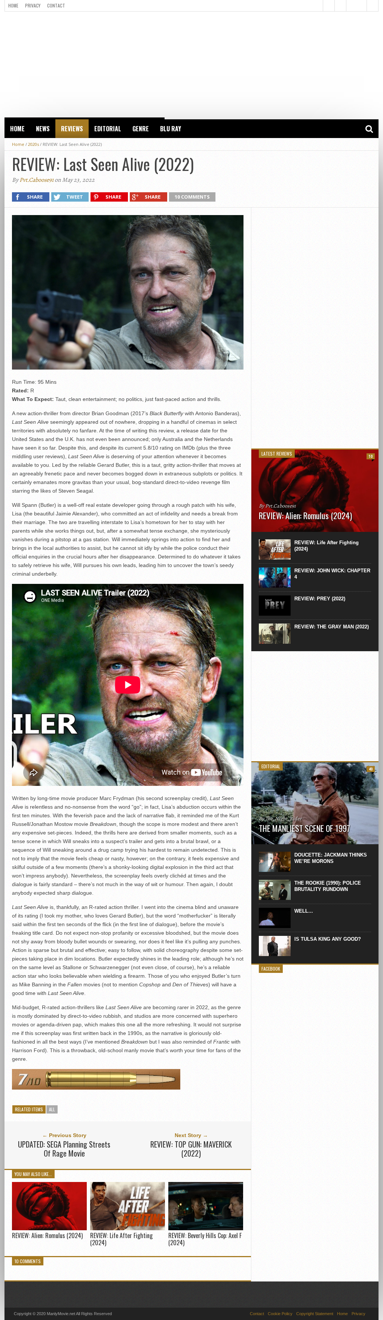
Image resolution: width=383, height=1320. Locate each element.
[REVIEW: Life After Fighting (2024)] (127, 1228)
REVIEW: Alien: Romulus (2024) (47, 1235)
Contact (56, 5)
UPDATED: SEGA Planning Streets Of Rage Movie (64, 1149)
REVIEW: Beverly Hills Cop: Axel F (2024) (205, 1239)
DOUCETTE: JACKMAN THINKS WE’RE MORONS (330, 858)
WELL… (303, 911)
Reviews (72, 128)
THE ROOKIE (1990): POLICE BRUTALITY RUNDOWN (327, 886)
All (52, 1109)
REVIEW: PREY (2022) (319, 598)
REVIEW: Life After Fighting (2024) (121, 1239)
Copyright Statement (314, 1313)
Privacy (32, 5)
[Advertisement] (191, 64)
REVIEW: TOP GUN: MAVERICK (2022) (191, 1149)
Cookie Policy (280, 1313)
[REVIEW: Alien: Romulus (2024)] (49, 1228)
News (43, 128)
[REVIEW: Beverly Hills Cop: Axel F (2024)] (205, 1228)
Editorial (107, 128)
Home (13, 5)
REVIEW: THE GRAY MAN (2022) (331, 627)
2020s (33, 144)
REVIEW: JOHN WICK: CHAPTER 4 (332, 574)
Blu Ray (170, 128)
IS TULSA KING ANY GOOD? (327, 939)
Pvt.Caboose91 (36, 180)
